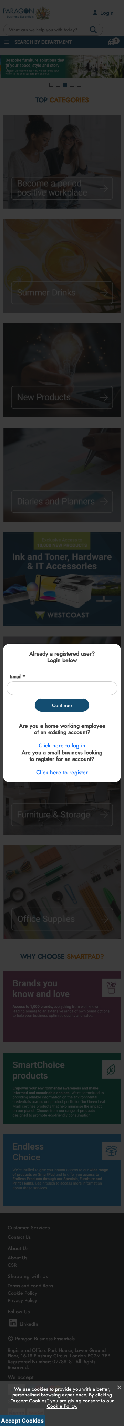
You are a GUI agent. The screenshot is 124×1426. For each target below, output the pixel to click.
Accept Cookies (22, 1420)
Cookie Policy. (62, 1406)
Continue (62, 705)
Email (15, 677)
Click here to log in (62, 746)
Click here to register (62, 772)
